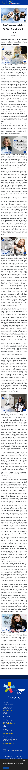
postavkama (8, 764)
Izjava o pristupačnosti (11, 758)
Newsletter (19, 758)
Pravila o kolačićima (19, 756)
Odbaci (13, 767)
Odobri (6, 767)
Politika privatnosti (9, 756)
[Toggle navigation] (26, 2)
